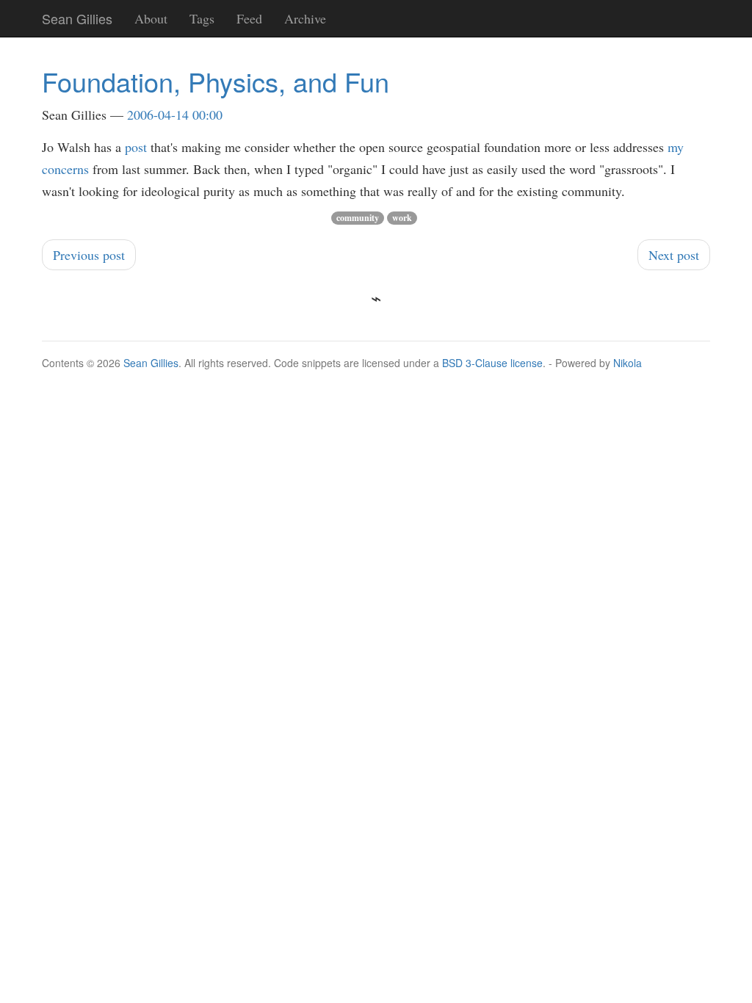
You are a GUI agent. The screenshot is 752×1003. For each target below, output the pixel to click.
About (150, 18)
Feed (249, 18)
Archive (305, 18)
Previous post (89, 255)
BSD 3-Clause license (492, 362)
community (357, 217)
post (136, 147)
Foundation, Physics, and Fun (215, 81)
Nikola (627, 362)
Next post (673, 255)
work (402, 217)
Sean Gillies (150, 362)
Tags (201, 18)
